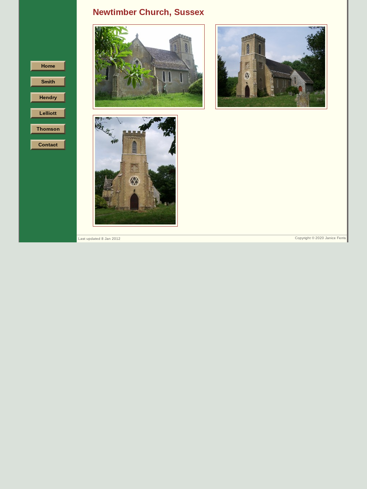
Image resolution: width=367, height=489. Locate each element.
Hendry (48, 97)
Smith (48, 81)
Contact (48, 144)
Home (48, 66)
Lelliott (48, 113)
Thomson (48, 129)
